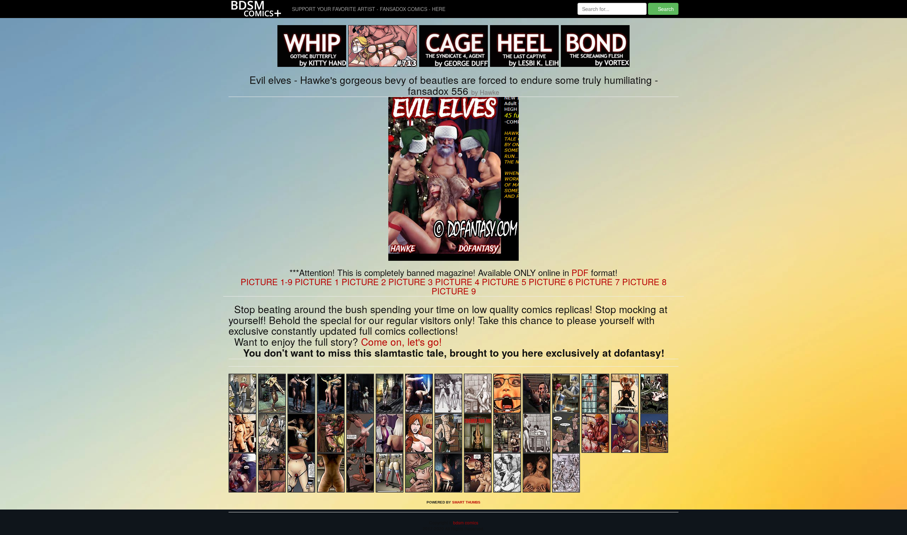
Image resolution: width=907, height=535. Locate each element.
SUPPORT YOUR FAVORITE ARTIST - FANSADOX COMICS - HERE (368, 8)
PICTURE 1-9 (266, 281)
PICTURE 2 (364, 281)
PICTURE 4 (457, 281)
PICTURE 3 (410, 281)
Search (665, 8)
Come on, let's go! (401, 341)
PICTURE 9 (454, 290)
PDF (579, 272)
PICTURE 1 (317, 281)
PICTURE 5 (504, 281)
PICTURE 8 (644, 281)
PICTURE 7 (597, 281)
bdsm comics (465, 522)
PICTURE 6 (551, 281)
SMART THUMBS (466, 502)
